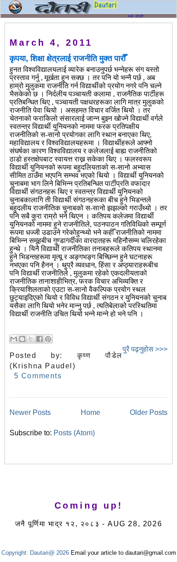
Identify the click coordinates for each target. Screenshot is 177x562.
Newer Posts (30, 412)
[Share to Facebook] (39, 338)
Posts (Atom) (74, 433)
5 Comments (38, 376)
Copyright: (14, 552)
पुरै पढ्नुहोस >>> (145, 349)
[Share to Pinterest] (48, 338)
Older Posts (148, 412)
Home (90, 412)
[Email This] (13, 338)
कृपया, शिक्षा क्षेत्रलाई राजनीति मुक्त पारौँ (68, 58)
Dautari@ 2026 (50, 552)
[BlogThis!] (22, 338)
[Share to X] (30, 338)
